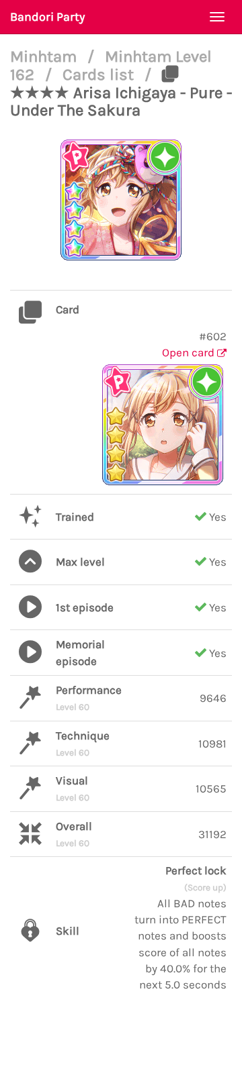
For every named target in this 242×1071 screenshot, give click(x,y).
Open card (189, 352)
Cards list (100, 74)
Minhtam (45, 56)
